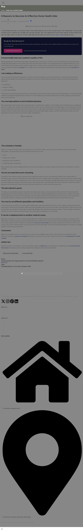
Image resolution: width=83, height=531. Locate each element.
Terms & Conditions (6, 315)
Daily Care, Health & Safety (14, 10)
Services (3, 323)
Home (3, 10)
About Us (4, 307)
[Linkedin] (16, 301)
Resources (4, 326)
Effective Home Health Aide (10, 253)
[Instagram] (8, 301)
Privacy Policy (5, 310)
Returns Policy (5, 312)
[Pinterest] (12, 301)
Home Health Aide (27, 253)
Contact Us (4, 332)
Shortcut (4, 318)
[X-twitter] (3, 301)
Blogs (2, 329)
